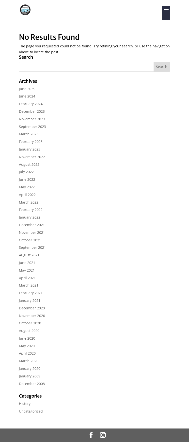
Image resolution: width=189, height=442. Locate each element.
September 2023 (32, 126)
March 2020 (28, 361)
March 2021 (28, 285)
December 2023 (32, 111)
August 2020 (29, 330)
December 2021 (32, 224)
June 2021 (27, 262)
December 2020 (32, 308)
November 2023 (32, 119)
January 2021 (29, 300)
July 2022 (26, 171)
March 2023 (28, 134)
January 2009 (29, 376)
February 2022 (31, 209)
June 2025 (27, 88)
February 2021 (31, 292)
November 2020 (32, 315)
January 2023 (29, 149)
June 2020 (27, 338)
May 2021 (27, 270)
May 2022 (27, 187)
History (25, 403)
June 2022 (27, 179)
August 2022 (29, 164)
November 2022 (32, 156)
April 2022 (27, 194)
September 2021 (32, 247)
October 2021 (30, 240)
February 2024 (31, 103)
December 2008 (32, 383)
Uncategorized (31, 411)
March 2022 (28, 202)
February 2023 (31, 141)
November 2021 (32, 232)
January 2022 (29, 217)
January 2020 (29, 368)
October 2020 (30, 323)
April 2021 (27, 278)
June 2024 (27, 96)
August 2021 (29, 255)
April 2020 (27, 353)
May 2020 (27, 346)
